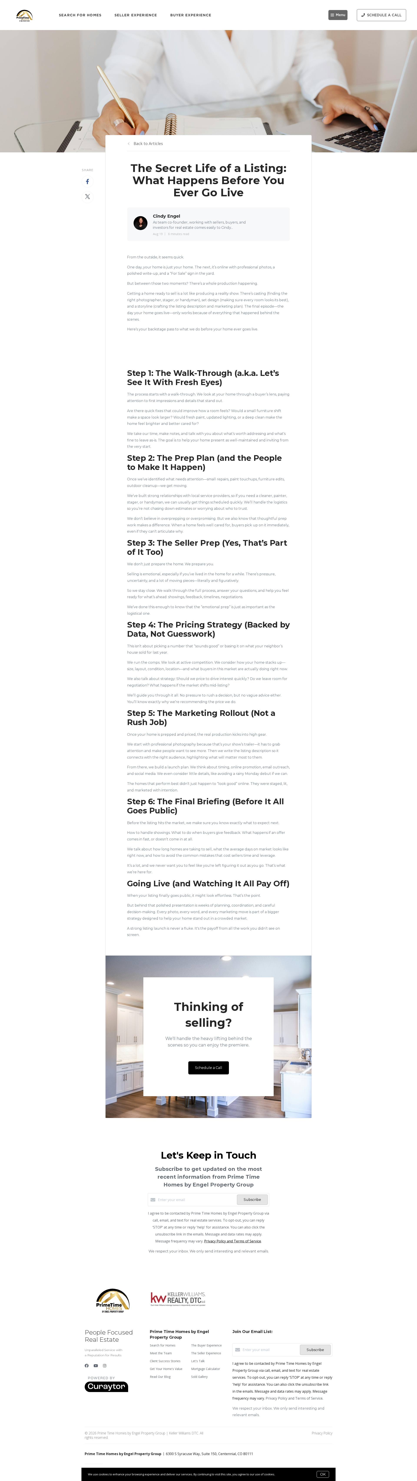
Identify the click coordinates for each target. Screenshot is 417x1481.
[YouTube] (96, 1365)
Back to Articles (148, 143)
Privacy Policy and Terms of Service (232, 1241)
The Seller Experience (206, 1353)
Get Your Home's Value (166, 1369)
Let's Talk (198, 1361)
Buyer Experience (191, 15)
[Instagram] (104, 1365)
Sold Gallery (199, 1377)
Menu (340, 15)
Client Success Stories (165, 1361)
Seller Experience (135, 15)
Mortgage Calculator (205, 1369)
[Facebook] (87, 1365)
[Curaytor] (106, 1390)
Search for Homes (80, 15)
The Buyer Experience (206, 1345)
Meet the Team (161, 1353)
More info (282, 1474)
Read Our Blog (160, 1377)
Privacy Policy (322, 1433)
